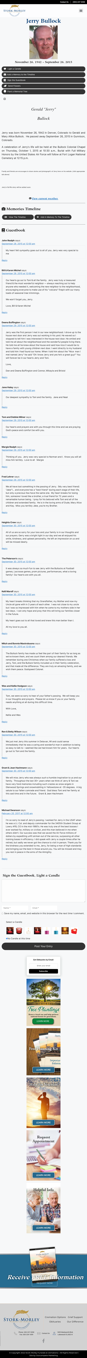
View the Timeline (17, 217)
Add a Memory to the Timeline (21, 74)
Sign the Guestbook (16, 80)
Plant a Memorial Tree (17, 91)
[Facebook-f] (44, 1341)
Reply (4, 260)
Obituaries (55, 1321)
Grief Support (75, 1317)
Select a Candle (14, 922)
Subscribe (43, 971)
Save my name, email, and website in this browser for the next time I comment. (44, 913)
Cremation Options (55, 1317)
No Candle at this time (18, 938)
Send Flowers (14, 86)
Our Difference (75, 1321)
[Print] (4, 99)
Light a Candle (14, 69)
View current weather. (45, 198)
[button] (81, 10)
